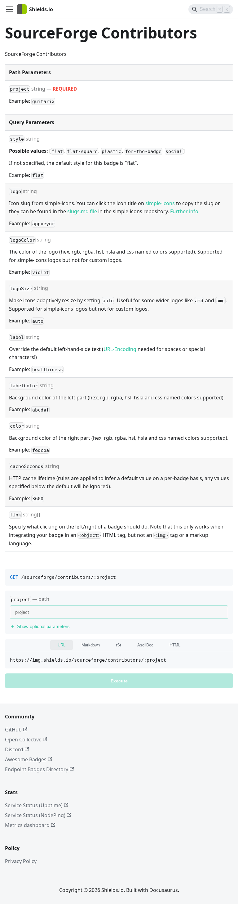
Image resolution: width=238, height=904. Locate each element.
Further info (184, 211)
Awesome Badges (25, 759)
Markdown (91, 645)
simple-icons (160, 203)
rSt (118, 645)
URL (61, 645)
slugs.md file (82, 211)
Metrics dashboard (27, 825)
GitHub (13, 729)
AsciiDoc (145, 645)
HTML (175, 645)
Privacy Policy (21, 861)
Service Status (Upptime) (34, 805)
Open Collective (23, 739)
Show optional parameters (43, 626)
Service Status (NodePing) (35, 815)
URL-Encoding (120, 349)
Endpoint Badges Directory (36, 769)
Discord (14, 749)
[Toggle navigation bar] (9, 9)
